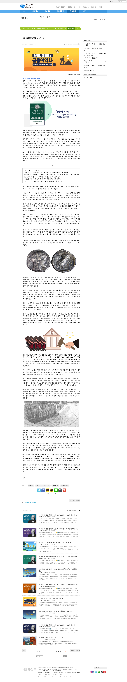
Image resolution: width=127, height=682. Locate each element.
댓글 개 (26, 502)
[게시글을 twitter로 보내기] (39, 490)
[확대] (78, 44)
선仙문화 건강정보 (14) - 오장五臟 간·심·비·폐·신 (94, 45)
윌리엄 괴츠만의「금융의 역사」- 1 (52, 598)
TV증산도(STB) (85, 7)
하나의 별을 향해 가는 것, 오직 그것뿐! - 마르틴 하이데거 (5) (59, 515)
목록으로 (78, 500)
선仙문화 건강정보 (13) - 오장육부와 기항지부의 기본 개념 (95, 54)
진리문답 (71, 667)
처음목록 (72, 650)
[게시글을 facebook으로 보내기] (43, 490)
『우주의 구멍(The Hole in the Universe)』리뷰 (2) (95, 61)
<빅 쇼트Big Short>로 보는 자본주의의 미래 (95, 49)
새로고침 (78, 650)
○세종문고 (69, 7)
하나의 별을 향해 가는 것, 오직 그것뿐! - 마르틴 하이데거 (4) (59, 529)
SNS (116, 1)
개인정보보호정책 (42, 667)
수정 (70, 500)
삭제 (73, 500)
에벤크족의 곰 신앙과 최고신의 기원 (52, 637)
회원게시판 (93, 7)
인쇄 (66, 44)
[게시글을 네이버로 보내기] (56, 490)
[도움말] (55, 493)
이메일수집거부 (50, 667)
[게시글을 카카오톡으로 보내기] (47, 490)
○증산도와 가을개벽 (60, 7)
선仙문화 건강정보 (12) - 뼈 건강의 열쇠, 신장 (94, 66)
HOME (91, 19)
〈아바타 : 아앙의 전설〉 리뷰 (91, 58)
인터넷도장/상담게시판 (63, 667)
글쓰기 (24, 650)
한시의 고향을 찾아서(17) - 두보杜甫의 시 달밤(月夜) (57, 611)
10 (60, 651)
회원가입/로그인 (112, 1)
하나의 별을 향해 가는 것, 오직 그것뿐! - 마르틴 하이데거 (58, 625)
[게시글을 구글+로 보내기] (64, 490)
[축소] (79, 44)
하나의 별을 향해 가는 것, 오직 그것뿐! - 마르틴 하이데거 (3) (59, 556)
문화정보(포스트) (102, 19)
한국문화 (24, 18)
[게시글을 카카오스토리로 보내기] (51, 490)
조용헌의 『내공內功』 (89, 70)
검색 (100, 7)
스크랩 (70, 44)
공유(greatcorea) (50, 493)
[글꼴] (75, 44)
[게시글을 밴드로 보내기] (60, 490)
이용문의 (56, 667)
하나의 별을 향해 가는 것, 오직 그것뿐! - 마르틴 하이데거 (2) (59, 584)
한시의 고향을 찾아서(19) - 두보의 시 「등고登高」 (56, 542)
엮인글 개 (33, 502)
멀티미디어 (76, 7)
